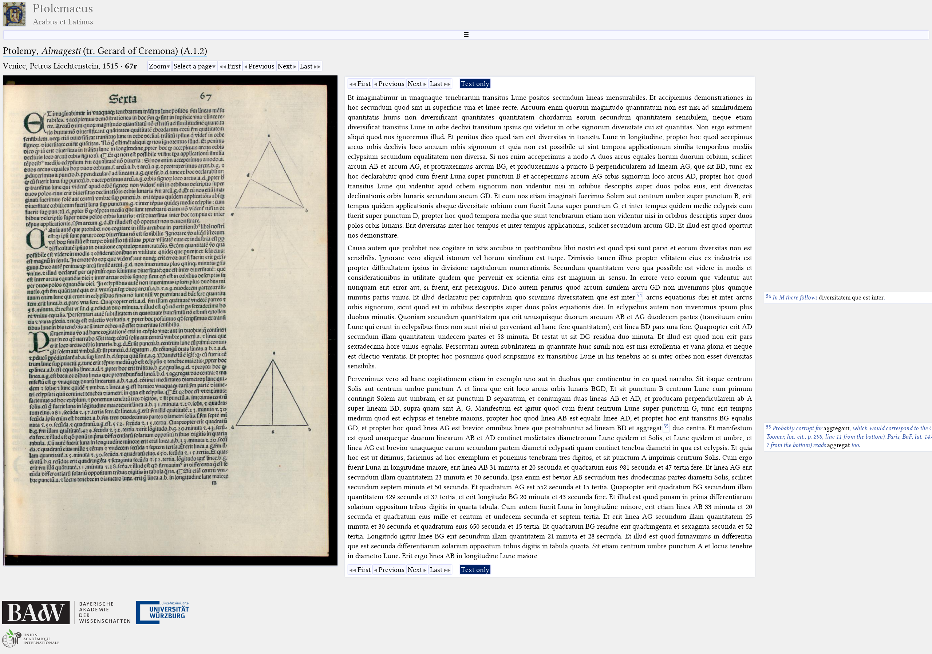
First (234, 66)
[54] (639, 297)
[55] (666, 427)
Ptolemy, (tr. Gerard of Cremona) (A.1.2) (105, 50)
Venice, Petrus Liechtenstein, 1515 (60, 66)
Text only (475, 83)
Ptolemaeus (63, 14)
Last (306, 66)
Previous (262, 66)
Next (285, 66)
